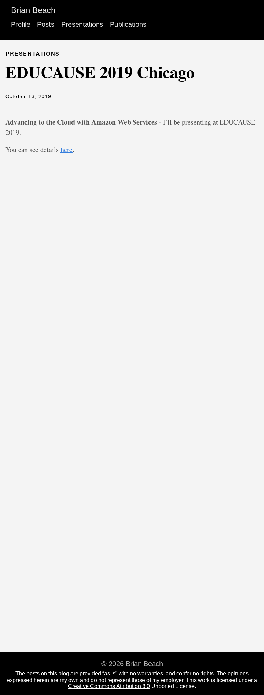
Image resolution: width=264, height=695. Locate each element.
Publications (128, 24)
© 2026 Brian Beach (132, 663)
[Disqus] (132, 285)
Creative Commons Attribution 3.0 (109, 686)
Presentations (82, 24)
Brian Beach (33, 10)
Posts (45, 24)
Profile (20, 24)
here (66, 149)
